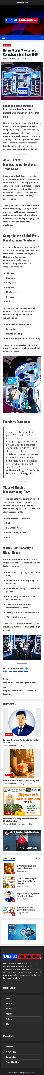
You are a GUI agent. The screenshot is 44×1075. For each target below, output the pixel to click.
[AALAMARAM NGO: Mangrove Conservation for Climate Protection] (22, 801)
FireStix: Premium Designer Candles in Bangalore (21, 780)
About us (9, 1003)
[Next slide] (39, 858)
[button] (3, 37)
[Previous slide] (36, 858)
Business (7, 45)
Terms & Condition (12, 1062)
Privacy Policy (11, 1052)
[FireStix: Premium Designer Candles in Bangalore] (22, 763)
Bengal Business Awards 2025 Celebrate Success (19, 690)
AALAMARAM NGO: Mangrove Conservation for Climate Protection (20, 819)
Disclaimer (9, 1046)
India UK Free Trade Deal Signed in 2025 (19, 681)
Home (8, 998)
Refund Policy (11, 1057)
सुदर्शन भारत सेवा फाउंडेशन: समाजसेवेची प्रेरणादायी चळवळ (9, 910)
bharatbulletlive (9, 59)
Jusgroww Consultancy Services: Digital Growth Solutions (20, 741)
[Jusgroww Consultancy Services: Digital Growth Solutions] (22, 722)
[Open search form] (42, 38)
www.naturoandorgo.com (15, 671)
